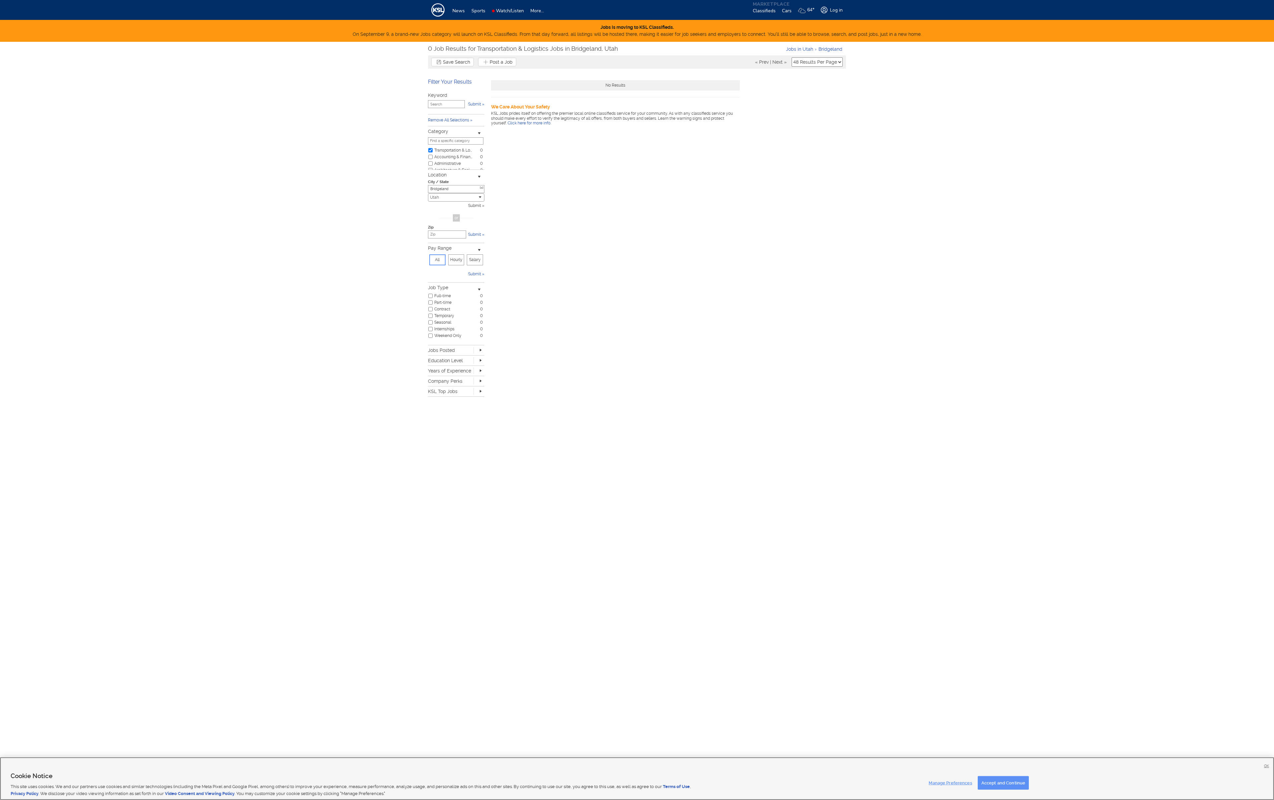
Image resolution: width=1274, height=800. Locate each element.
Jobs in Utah (799, 49)
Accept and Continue (1003, 782)
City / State (438, 182)
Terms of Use (676, 786)
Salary (475, 259)
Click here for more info (529, 123)
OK (1266, 766)
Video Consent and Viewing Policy (200, 793)
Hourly (456, 259)
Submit (474, 205)
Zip (431, 227)
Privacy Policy (24, 793)
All (437, 259)
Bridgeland (830, 49)
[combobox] (456, 197)
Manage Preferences (950, 782)
